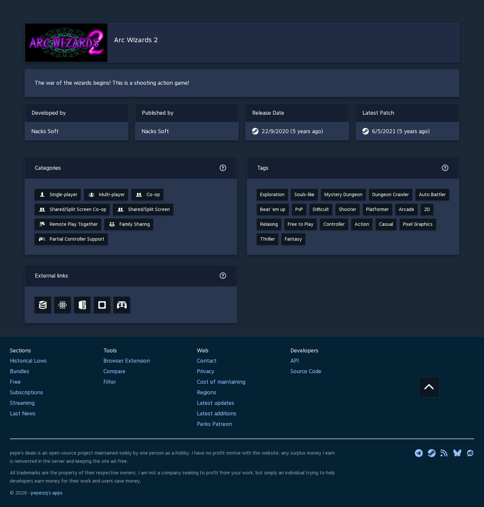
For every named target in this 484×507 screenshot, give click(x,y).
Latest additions (216, 413)
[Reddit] (470, 453)
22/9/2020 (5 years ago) (292, 131)
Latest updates (215, 403)
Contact (207, 361)
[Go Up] (429, 387)
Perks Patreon (214, 424)
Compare (114, 371)
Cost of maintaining (221, 382)
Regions (206, 392)
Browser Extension (126, 361)
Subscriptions (26, 392)
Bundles (19, 371)
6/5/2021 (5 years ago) (401, 131)
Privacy (205, 371)
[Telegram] (419, 453)
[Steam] (432, 453)
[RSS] (444, 453)
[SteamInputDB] (122, 305)
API (294, 361)
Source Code (305, 371)
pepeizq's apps (47, 492)
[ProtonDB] (62, 305)
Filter (109, 382)
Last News (23, 413)
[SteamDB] (43, 305)
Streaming (22, 403)
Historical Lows (28, 361)
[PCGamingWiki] (82, 305)
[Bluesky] (457, 453)
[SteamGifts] (102, 305)
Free (15, 382)
